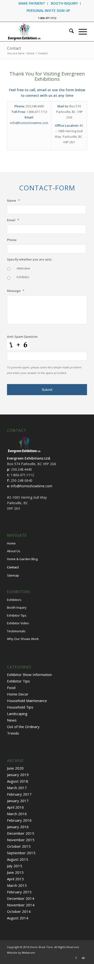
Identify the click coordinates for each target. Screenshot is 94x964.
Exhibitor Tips (17, 615)
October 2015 (19, 846)
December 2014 (20, 898)
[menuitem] (32, 3)
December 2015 (20, 833)
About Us (13, 551)
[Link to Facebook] (76, 958)
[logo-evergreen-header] (39, 31)
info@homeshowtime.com (29, 123)
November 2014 (20, 904)
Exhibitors (14, 600)
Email (13, 220)
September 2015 (21, 852)
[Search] (69, 31)
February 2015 (19, 891)
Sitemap (13, 575)
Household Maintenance (27, 700)
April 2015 (15, 878)
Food (11, 687)
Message (15, 291)
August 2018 (17, 781)
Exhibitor (23, 277)
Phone (12, 240)
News (12, 720)
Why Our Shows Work (23, 639)
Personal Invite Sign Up (48, 10)
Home (11, 543)
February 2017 (19, 794)
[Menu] (80, 31)
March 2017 (17, 787)
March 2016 (17, 813)
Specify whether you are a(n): (29, 259)
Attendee (23, 268)
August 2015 (17, 859)
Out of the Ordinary (23, 726)
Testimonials (16, 631)
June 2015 (15, 872)
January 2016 (18, 826)
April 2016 (15, 807)
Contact (14, 48)
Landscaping (17, 713)
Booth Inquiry (17, 607)
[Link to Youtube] (83, 958)
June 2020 (15, 768)
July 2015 (14, 865)
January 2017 (18, 800)
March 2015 (17, 885)
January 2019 (18, 774)
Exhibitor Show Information (29, 674)
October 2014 (19, 911)
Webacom (28, 952)
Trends (13, 733)
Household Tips (20, 707)
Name (13, 201)
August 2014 (17, 918)
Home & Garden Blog (22, 559)
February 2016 (19, 820)
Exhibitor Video (18, 623)
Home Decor (17, 694)
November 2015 (20, 839)
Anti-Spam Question (22, 337)
